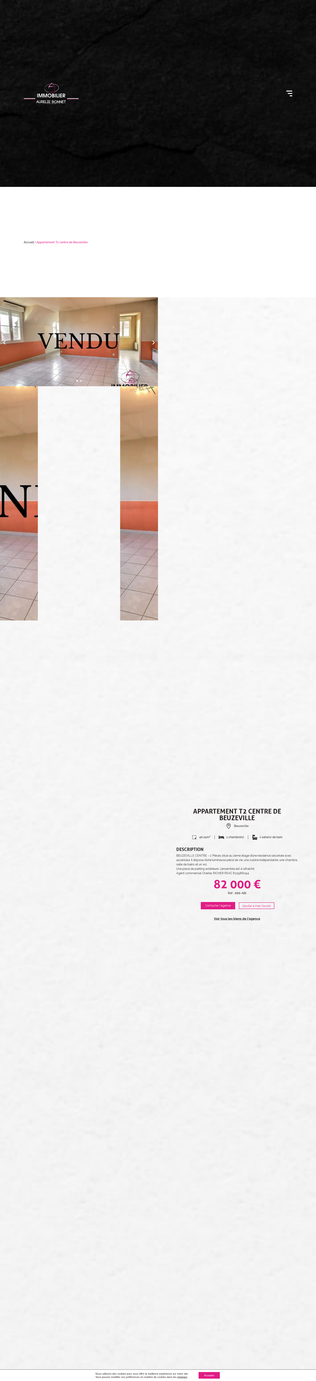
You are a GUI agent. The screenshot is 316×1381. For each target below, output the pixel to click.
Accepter (209, 1375)
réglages (182, 1377)
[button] (4, 342)
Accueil (29, 242)
